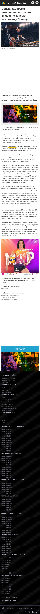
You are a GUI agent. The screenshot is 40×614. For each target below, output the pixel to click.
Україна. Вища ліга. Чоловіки (12, 480)
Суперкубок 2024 (6, 560)
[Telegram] (33, 612)
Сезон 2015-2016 (6, 451)
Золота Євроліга (6, 406)
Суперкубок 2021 (6, 564)
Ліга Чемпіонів (5, 388)
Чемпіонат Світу (6, 402)
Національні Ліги (8, 412)
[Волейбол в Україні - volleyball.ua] (13, 3)
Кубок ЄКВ (4, 390)
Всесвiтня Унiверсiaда (8, 410)
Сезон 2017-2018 (6, 447)
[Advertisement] (20, 73)
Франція (4, 422)
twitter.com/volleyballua (10, 299)
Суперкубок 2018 (6, 571)
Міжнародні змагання (9, 394)
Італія (3, 418)
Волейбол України (8, 375)
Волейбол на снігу (8, 600)
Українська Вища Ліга (8, 380)
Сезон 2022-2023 (6, 436)
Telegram (5, 288)
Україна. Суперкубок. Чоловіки (13, 554)
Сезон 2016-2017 (6, 449)
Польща (3, 50)
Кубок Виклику (6, 392)
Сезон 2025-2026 (6, 429)
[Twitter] (37, 612)
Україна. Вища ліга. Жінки (11, 496)
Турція (3, 420)
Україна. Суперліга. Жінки (11, 453)
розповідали (12, 146)
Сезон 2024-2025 (6, 431)
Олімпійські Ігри (6, 400)
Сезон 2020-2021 (6, 440)
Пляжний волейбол (9, 597)
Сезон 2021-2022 (6, 438)
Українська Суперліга (8, 378)
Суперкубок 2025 (6, 558)
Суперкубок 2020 (6, 566)
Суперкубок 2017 (6, 573)
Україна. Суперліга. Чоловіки (12, 426)
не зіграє (26, 278)
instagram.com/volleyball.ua (11, 295)
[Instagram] (28, 612)
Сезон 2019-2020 (6, 442)
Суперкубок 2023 (6, 562)
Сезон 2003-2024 (6, 519)
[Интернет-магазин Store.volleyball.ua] (20, 114)
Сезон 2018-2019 (6, 444)
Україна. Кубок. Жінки (9, 534)
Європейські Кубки (8, 384)
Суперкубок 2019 (6, 568)
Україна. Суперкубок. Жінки (12, 575)
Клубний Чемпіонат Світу (9, 408)
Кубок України (5, 382)
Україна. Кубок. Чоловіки (11, 514)
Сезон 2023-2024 (6, 434)
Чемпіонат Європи (7, 404)
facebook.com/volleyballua (10, 297)
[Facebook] (25, 612)
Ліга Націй (4, 397)
